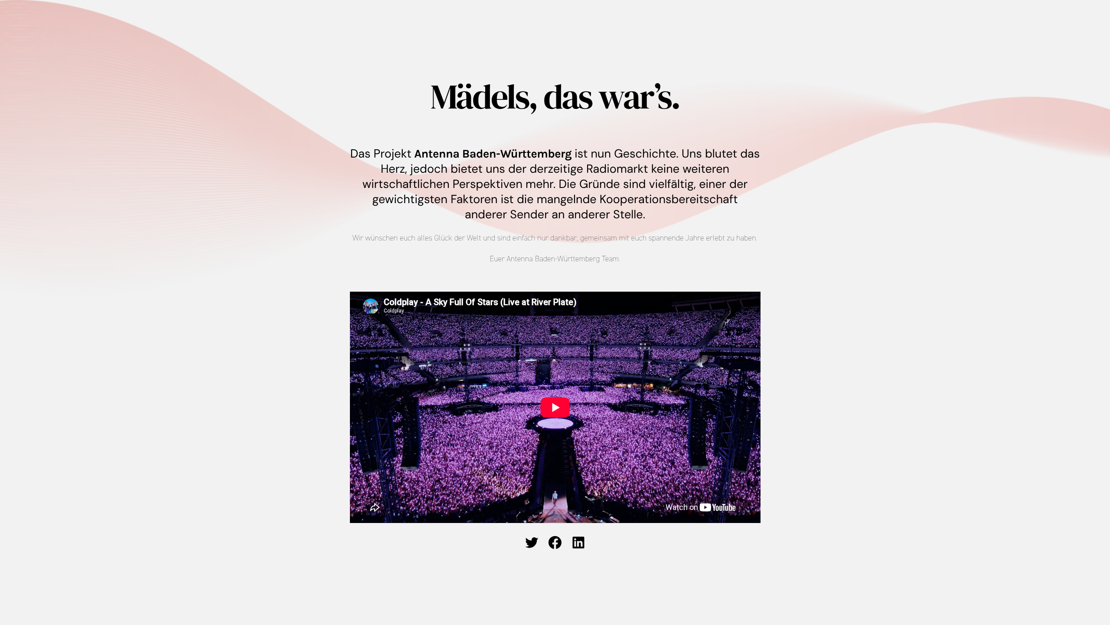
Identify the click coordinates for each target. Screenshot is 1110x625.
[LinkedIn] (578, 542)
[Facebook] (555, 542)
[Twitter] (531, 542)
